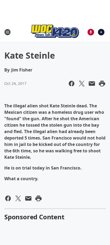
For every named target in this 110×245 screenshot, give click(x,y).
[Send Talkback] (91, 32)
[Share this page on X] (81, 83)
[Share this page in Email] (92, 83)
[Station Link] (55, 32)
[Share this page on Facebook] (71, 83)
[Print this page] (102, 83)
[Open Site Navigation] (7, 32)
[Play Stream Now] (101, 32)
